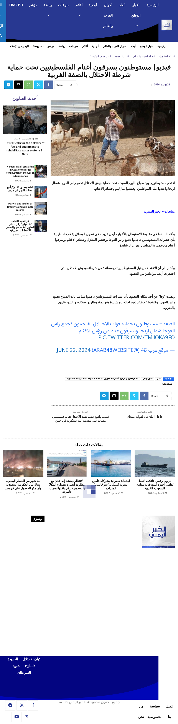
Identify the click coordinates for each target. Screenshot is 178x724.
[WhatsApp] (28, 84)
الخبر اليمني (148, 379)
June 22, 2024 (74, 349)
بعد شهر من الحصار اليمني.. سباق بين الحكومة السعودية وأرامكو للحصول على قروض (23, 484)
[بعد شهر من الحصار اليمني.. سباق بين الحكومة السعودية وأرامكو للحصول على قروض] (23, 463)
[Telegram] (8, 84)
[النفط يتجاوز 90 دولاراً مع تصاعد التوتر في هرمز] (41, 192)
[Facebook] (48, 84)
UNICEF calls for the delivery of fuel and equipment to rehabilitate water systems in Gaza (25, 149)
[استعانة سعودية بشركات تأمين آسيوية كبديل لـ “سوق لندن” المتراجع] (111, 463)
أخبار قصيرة (122, 56)
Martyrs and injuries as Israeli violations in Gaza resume (20, 207)
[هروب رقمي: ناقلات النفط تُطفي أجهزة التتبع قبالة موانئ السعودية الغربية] (155, 463)
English (33, 138)
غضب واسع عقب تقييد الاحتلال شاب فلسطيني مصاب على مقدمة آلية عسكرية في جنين (80, 418)
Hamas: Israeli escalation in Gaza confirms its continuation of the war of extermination (20, 172)
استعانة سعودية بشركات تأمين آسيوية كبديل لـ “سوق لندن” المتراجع (111, 484)
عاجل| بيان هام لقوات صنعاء (145, 417)
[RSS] (21, 705)
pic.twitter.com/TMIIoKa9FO (136, 337)
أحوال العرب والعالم (144, 56)
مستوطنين (167, 384)
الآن (159, 379)
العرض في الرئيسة (100, 56)
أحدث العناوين (167, 56)
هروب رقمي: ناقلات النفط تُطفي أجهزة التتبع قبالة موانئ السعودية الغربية (155, 484)
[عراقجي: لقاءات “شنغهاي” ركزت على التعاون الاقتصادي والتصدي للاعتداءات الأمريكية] (41, 226)
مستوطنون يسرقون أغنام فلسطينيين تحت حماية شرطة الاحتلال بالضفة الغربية (102, 379)
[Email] (18, 84)
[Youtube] (17, 717)
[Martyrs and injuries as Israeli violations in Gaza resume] (41, 208)
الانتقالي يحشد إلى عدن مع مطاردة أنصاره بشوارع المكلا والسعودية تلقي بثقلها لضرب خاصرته (67, 486)
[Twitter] (38, 84)
